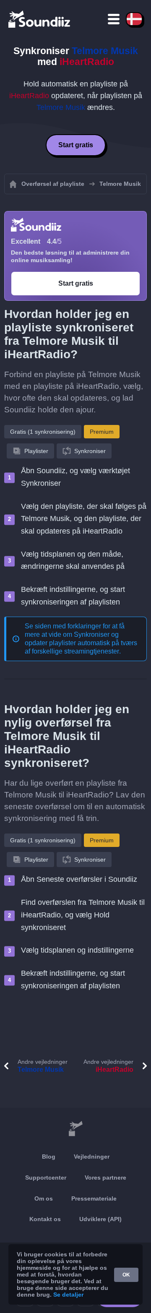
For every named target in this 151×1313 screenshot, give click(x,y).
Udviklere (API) (100, 1219)
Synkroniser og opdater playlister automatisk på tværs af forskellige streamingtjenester (81, 643)
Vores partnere (105, 1177)
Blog (48, 1156)
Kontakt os (45, 1219)
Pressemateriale (94, 1198)
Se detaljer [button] (68, 1294)
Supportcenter (45, 1177)
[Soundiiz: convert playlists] (75, 1128)
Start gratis (75, 144)
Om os (43, 1198)
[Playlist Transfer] (39, 19)
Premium (102, 431)
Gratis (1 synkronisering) (43, 431)
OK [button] (126, 1275)
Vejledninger (91, 1156)
